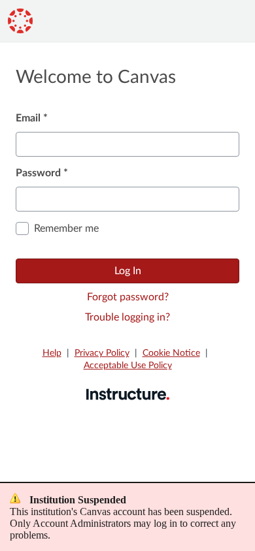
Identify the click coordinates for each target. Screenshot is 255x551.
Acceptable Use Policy (128, 365)
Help (51, 353)
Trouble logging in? (127, 317)
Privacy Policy (102, 353)
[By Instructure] (127, 393)
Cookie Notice (171, 353)
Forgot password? (128, 297)
